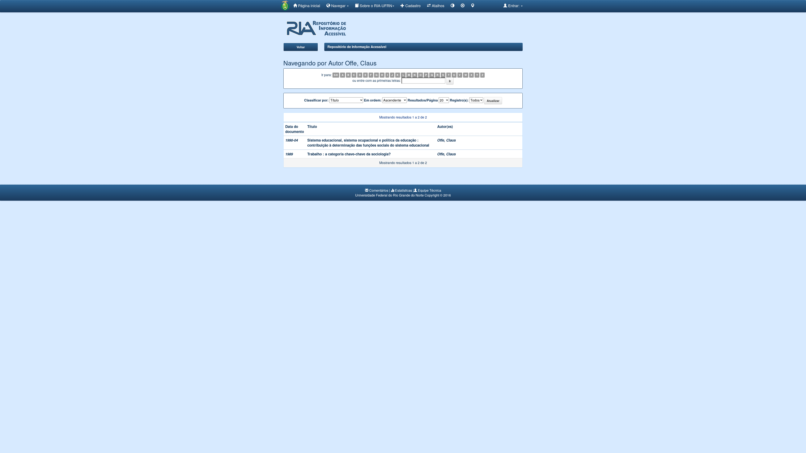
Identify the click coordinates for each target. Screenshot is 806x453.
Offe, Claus (446, 140)
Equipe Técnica (429, 190)
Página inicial (308, 5)
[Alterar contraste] (452, 6)
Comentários (378, 190)
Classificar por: (316, 100)
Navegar (338, 5)
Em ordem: (372, 100)
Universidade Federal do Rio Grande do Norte (389, 195)
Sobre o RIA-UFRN (375, 5)
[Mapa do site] (473, 6)
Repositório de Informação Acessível (356, 46)
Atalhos (437, 5)
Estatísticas (403, 190)
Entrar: (514, 5)
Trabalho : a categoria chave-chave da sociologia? (349, 153)
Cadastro (412, 5)
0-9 (336, 75)
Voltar (301, 47)
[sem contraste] (463, 6)
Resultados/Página (423, 100)
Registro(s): (459, 100)
